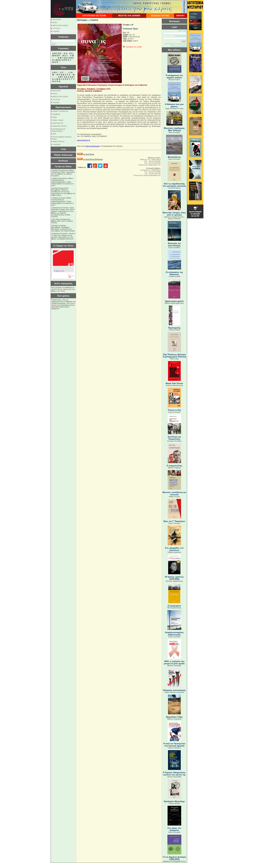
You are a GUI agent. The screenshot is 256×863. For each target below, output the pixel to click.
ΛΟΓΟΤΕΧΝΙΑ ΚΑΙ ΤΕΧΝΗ (94, 16)
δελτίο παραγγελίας (65, 289)
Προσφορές (174, 21)
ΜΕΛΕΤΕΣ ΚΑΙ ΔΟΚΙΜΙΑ (129, 16)
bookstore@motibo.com (152, 175)
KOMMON (56, 114)
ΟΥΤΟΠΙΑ (56, 28)
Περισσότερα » (70, 242)
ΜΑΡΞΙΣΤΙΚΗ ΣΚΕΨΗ (60, 25)
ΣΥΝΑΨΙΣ (56, 31)
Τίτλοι (63, 67)
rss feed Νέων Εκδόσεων (93, 159)
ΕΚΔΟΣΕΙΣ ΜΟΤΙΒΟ (160, 16)
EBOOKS (180, 16)
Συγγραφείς (63, 48)
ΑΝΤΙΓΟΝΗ (56, 19)
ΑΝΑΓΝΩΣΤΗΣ (57, 123)
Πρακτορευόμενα (63, 107)
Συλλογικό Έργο (130, 29)
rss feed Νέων (88, 154)
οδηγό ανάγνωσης (92, 146)
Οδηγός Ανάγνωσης (63, 155)
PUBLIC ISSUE (57, 120)
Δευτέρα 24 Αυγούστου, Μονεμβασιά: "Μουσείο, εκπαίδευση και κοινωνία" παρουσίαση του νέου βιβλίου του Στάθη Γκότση (63, 191)
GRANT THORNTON (60, 111)
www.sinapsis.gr (83, 140)
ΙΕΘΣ (54, 134)
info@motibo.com (154, 165)
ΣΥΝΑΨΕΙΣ (56, 144)
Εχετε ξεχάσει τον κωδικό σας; (176, 44)
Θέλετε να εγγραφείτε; (179, 46)
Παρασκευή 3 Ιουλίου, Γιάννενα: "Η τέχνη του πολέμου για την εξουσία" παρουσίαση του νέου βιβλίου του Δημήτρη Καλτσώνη (63, 236)
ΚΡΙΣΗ (54, 22)
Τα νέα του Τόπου (63, 166)
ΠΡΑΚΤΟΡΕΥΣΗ (58, 141)
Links (63, 149)
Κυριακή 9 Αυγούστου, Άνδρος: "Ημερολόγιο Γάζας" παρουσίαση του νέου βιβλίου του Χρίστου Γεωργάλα (63, 173)
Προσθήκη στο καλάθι (133, 47)
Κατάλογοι (63, 161)
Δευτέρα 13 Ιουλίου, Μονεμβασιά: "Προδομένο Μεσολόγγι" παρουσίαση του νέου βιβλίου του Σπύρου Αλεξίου (63, 228)
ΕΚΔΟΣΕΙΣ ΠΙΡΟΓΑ (59, 126)
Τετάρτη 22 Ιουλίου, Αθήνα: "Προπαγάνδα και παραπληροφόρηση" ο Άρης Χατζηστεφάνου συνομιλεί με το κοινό (62, 201)
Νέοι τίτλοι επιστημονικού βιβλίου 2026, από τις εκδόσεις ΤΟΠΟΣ (62, 221)
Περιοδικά (63, 87)
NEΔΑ (54, 117)
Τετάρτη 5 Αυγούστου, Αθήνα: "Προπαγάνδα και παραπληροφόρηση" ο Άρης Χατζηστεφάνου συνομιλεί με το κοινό (62, 181)
